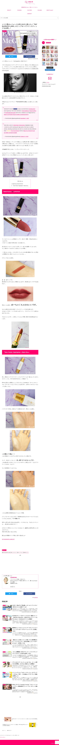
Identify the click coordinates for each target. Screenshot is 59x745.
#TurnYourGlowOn (15, 130)
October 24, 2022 (24, 136)
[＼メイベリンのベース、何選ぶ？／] (56, 60)
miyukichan (13, 577)
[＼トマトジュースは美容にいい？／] (52, 60)
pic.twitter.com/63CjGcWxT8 (21, 114)
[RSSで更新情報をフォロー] (14, 586)
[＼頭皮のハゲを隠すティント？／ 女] (43, 47)
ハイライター (21, 552)
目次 (19, 181)
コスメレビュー (14, 552)
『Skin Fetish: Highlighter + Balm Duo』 (20, 185)
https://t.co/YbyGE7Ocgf (9, 114)
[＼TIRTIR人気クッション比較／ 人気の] (43, 60)
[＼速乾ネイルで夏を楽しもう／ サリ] (56, 64)
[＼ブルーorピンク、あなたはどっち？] (56, 47)
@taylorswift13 (32, 110)
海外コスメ (26, 552)
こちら (47, 82)
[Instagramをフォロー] (12, 586)
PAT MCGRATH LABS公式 (8, 539)
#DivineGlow (22, 125)
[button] (58, 18)
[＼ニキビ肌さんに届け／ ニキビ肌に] (52, 64)
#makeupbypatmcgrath (10, 112)
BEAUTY (4, 550)
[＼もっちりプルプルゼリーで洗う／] (52, 51)
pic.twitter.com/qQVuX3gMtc (10, 132)
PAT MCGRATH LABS (6, 552)
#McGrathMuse (25, 110)
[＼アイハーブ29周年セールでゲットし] (48, 55)
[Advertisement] (20, 564)
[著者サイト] (11, 586)
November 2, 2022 (24, 118)
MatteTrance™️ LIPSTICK (17, 183)
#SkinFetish (16, 125)
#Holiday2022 (32, 109)
